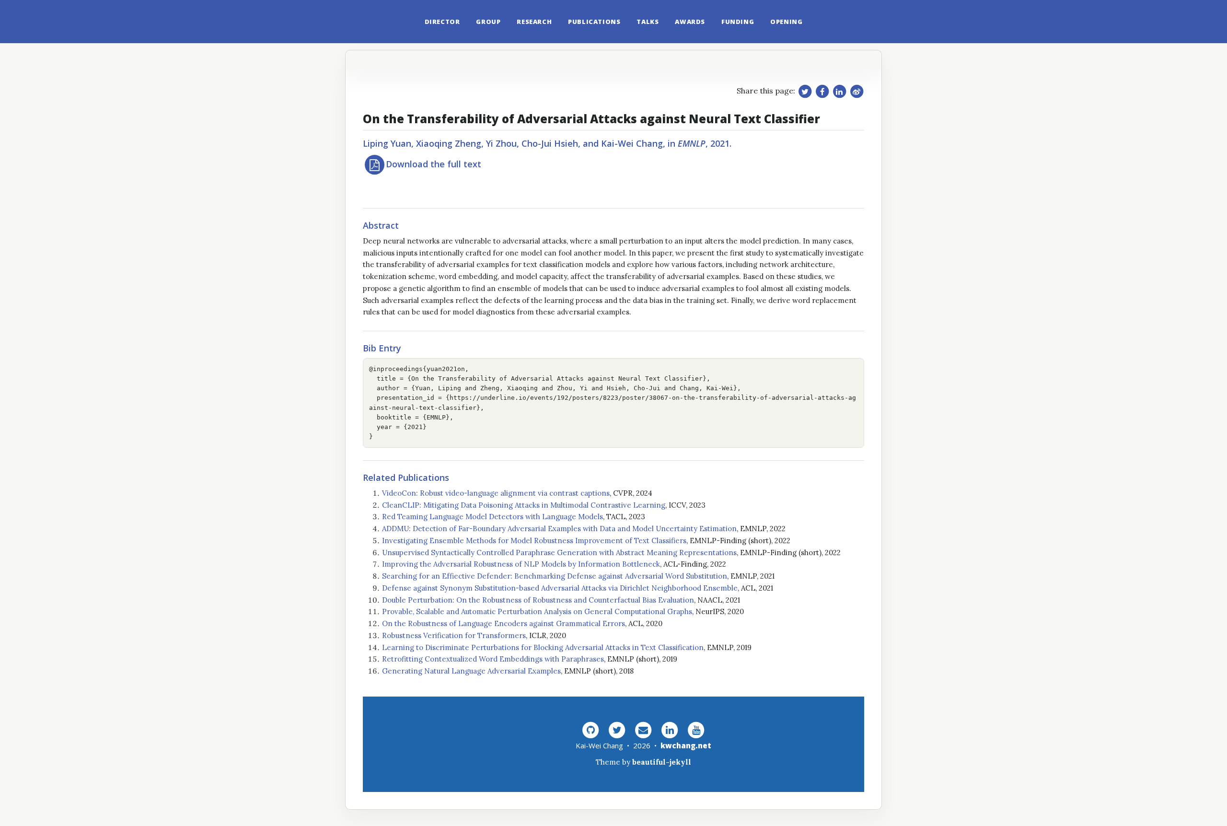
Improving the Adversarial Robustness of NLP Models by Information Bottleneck (521, 564)
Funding (737, 21)
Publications (594, 21)
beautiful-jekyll (661, 762)
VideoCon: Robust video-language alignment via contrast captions (496, 493)
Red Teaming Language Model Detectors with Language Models (492, 516)
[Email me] (643, 729)
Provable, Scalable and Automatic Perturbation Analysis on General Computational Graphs (537, 611)
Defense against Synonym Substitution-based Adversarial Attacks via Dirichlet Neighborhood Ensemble (560, 588)
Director (442, 21)
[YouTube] (696, 729)
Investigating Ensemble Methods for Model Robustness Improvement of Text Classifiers (534, 540)
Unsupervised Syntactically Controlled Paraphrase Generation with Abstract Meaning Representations (559, 552)
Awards (690, 21)
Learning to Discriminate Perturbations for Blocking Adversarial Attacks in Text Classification (543, 647)
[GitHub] (590, 729)
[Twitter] (616, 729)
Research (534, 21)
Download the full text (433, 164)
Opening (786, 21)
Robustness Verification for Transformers (454, 635)
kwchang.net (685, 745)
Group (488, 21)
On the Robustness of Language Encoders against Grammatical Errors (503, 623)
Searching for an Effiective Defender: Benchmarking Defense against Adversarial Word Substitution (554, 576)
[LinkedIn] (669, 729)
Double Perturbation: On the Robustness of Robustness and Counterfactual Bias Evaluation (538, 600)
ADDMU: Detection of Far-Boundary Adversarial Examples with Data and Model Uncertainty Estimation (559, 528)
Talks (648, 21)
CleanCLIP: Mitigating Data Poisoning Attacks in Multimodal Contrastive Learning (523, 505)
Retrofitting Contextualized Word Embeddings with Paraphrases (493, 658)
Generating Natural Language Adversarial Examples (471, 670)
